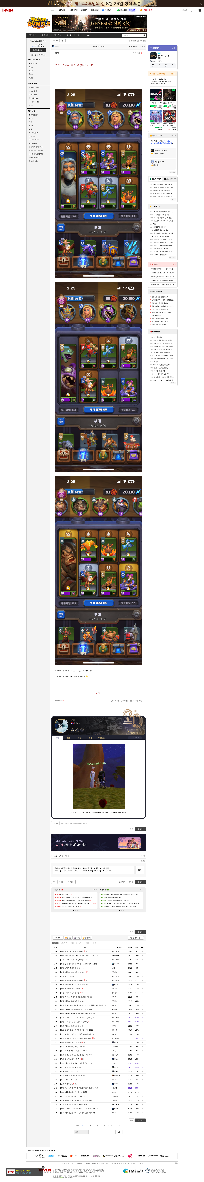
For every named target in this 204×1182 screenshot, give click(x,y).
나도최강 (115, 1088)
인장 (57, 738)
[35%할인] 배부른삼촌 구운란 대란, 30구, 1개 (163, 276)
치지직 (31, 118)
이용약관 (79, 1164)
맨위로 (131, 882)
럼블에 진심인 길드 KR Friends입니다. (75, 1034)
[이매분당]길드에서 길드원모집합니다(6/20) (77, 1113)
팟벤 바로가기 (33, 115)
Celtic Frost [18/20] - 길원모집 (72, 1046)
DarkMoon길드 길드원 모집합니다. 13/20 (76, 1009)
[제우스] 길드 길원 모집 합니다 (73, 972)
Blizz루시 (117, 964)
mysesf (114, 1063)
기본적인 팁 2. (67, 1071)
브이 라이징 (33, 143)
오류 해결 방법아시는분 (70, 1042)
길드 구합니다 (67, 976)
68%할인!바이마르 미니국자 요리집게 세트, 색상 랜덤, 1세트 (163, 269)
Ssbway (114, 1009)
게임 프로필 (101, 738)
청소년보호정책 (103, 1164)
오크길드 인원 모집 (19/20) (71, 951)
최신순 (67, 856)
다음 (119, 1125)
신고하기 (124, 701)
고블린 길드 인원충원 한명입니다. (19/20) (76, 1030)
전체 (54, 943)
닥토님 (114, 1051)
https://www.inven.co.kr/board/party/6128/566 (74, 823)
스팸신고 (131, 701)
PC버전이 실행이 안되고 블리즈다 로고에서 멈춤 (79, 1088)
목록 (134, 53)
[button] (73, 910)
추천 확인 (138, 701)
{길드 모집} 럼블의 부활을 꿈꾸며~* (74, 1063)
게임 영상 (32, 136)
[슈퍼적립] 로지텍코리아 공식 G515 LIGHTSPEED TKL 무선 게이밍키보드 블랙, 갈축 (163, 280)
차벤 (30, 122)
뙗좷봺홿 (117, 1075)
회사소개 (62, 1164)
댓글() (139, 53)
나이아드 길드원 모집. (70, 993)
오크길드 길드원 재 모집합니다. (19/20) (76, 1017)
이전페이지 (121, 882)
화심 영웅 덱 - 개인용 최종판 (72, 984)
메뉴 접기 (135, 737)
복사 (62, 41)
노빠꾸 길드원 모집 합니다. (72, 968)
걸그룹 (31, 125)
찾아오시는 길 (131, 1164)
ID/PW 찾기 (42, 55)
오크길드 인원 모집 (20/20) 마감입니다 (75, 1038)
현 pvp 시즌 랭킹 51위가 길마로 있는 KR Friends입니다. (81, 1005)
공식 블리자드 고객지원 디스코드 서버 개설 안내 (79, 964)
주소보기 (55, 41)
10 (115, 1125)
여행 (30, 129)
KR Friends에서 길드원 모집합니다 (74, 997)
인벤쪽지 (72, 730)
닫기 (43, 1167)
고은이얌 (115, 1030)
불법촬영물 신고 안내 (118, 1164)
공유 (112, 701)
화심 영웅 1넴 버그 (69, 1067)
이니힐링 (77, 730)
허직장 (114, 997)
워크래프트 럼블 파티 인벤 (137, 41)
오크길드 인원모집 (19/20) (71, 960)
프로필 (68, 738)
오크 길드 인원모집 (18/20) (71, 980)
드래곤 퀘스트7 (34, 157)
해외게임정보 (33, 132)
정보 (31, 74)
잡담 (31, 67)
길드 (64, 943)
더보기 (82, 730)
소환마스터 (115, 989)
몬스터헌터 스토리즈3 (36, 150)
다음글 (61, 882)
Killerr (56, 46)
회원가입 (33, 55)
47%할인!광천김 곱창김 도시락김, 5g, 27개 (163, 273)
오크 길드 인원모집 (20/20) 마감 (73, 1104)
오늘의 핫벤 (33, 91)
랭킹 (79, 738)
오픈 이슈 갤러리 (34, 87)
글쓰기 (140, 932)
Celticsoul (115, 1047)
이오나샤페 (115, 951)
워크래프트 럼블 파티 (38, 41)
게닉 (115, 972)
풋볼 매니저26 (33, 161)
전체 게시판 (33, 63)
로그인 (185, 10)
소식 (31, 71)
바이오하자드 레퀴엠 (36, 154)
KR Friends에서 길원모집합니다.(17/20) (76, 1013)
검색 (119, 1132)
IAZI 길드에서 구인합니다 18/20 (73, 1051)
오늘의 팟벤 (33, 94)
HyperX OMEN (33, 140)
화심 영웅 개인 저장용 (70, 989)
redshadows (115, 956)
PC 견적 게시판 (34, 101)
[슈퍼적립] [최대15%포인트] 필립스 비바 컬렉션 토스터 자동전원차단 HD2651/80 (163, 284)
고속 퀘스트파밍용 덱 (70, 1059)
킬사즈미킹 (115, 976)
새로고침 (142, 856)
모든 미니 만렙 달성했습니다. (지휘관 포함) (77, 1109)
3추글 (78, 938)
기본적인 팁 (66, 1084)
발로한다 (115, 993)
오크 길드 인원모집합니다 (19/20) (74, 1022)
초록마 (114, 1113)
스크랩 (117, 701)
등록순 (61, 856)
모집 (31, 78)
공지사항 (141, 1164)
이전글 (70, 882)
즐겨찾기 (88, 938)
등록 (139, 870)
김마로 (116, 1042)
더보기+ (95, 890)
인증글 (69, 938)
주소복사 (55, 823)
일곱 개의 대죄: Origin (36, 147)
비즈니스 (70, 1164)
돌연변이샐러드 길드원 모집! (72, 1075)
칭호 (90, 738)
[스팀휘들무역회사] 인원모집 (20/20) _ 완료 (77, 955)
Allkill (113, 968)
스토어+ (173, 74)
